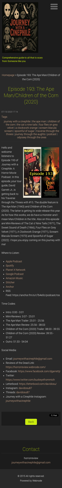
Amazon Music (14, 278)
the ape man (39, 121)
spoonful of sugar (24, 131)
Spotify (10, 265)
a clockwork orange (26, 127)
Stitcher (10, 282)
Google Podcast (15, 274)
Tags (4, 116)
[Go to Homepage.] (24, 28)
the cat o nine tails (27, 124)
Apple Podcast (14, 261)
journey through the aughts (30, 134)
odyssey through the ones (31, 137)
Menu (54, 6)
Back (31, 421)
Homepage (8, 75)
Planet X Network (15, 269)
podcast (51, 134)
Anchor (10, 286)
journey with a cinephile (17, 121)
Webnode (37, 480)
